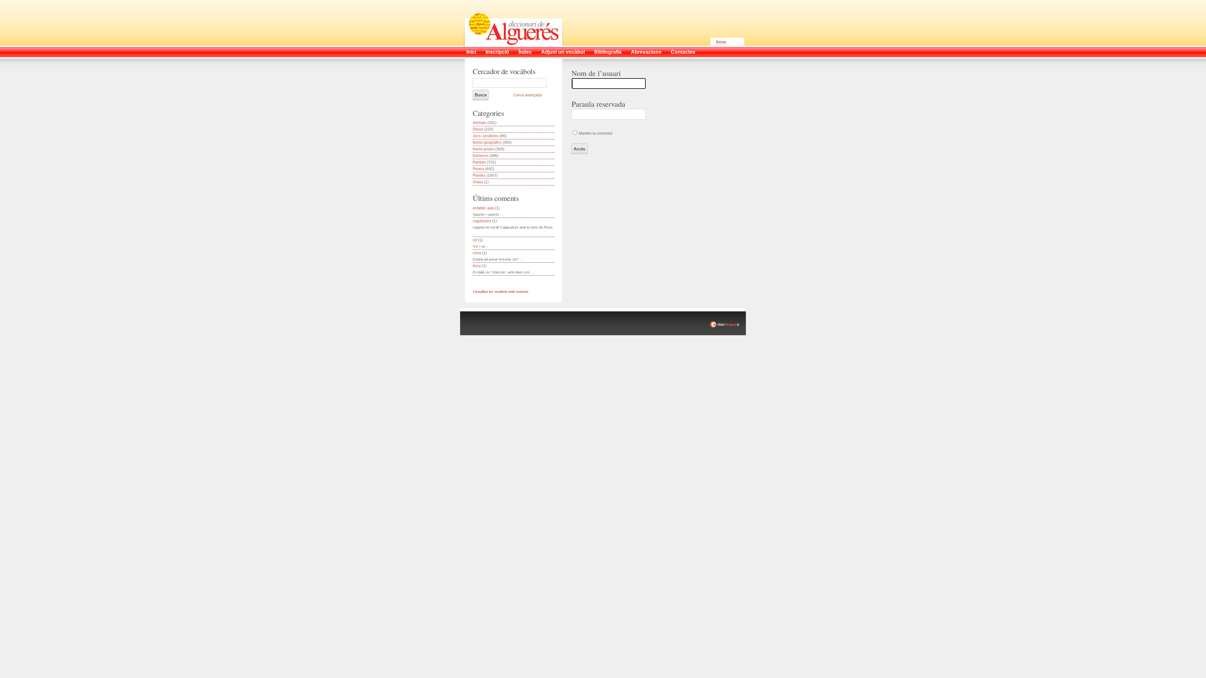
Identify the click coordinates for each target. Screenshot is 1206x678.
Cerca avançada (527, 95)
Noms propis (483, 149)
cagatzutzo (482, 221)
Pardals (479, 162)
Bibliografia (608, 52)
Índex (525, 52)
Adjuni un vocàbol (563, 52)
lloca (477, 266)
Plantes (479, 175)
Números (480, 155)
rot (475, 240)
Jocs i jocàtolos (486, 136)
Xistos (478, 182)
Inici (471, 52)
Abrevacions (646, 52)
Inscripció (497, 52)
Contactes (683, 52)
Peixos (478, 169)
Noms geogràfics (487, 142)
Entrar (721, 42)
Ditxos (478, 129)
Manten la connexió (595, 133)
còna (477, 253)
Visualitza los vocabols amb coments (501, 291)
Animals (479, 123)
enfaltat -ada (483, 208)
